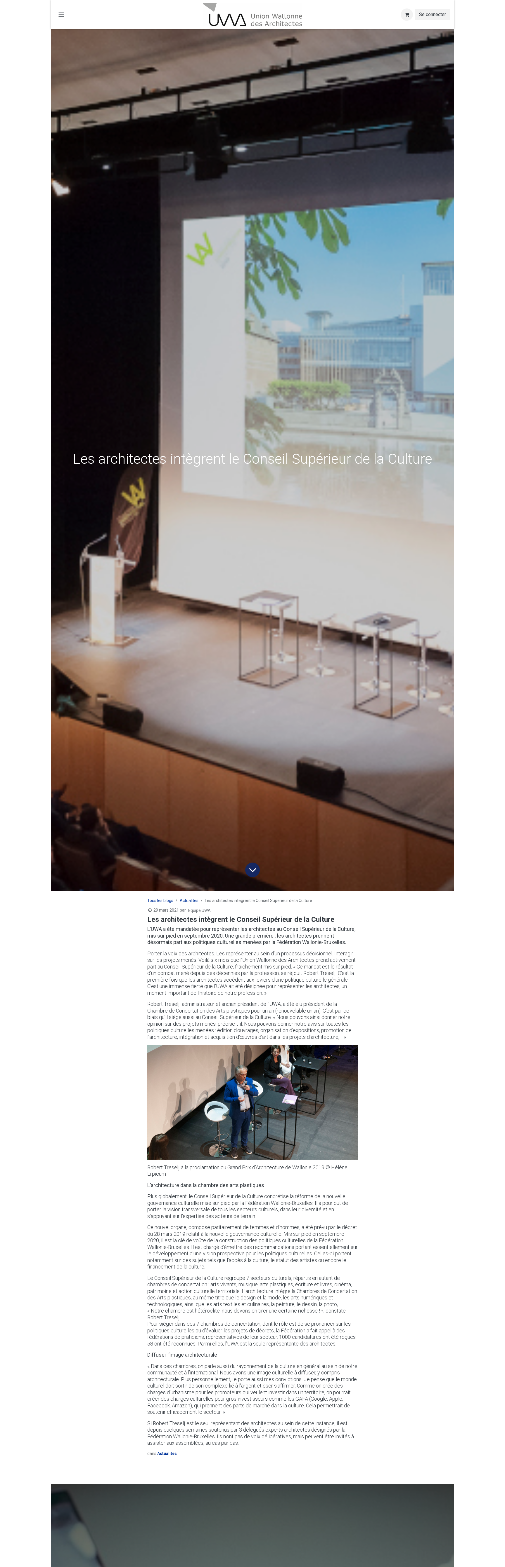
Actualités (189, 900)
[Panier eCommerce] (407, 14)
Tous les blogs (160, 900)
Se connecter (432, 14)
